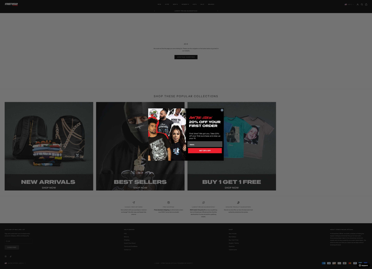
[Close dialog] (222, 110)
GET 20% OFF (205, 150)
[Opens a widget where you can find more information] (363, 265)
